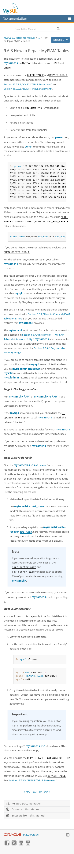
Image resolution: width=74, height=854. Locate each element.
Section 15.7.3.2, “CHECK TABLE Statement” (28, 84)
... (39, 37)
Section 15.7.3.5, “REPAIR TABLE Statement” (28, 88)
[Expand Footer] (67, 835)
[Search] (58, 29)
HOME (35, 792)
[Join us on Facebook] (7, 844)
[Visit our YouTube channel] (28, 844)
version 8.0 (59, 39)
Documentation (15, 18)
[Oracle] (12, 834)
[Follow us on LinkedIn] (21, 844)
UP (40, 792)
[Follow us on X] (14, 844)
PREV (27, 792)
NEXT (46, 792)
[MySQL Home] (10, 8)
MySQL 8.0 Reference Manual (19, 37)
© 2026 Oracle (31, 834)
